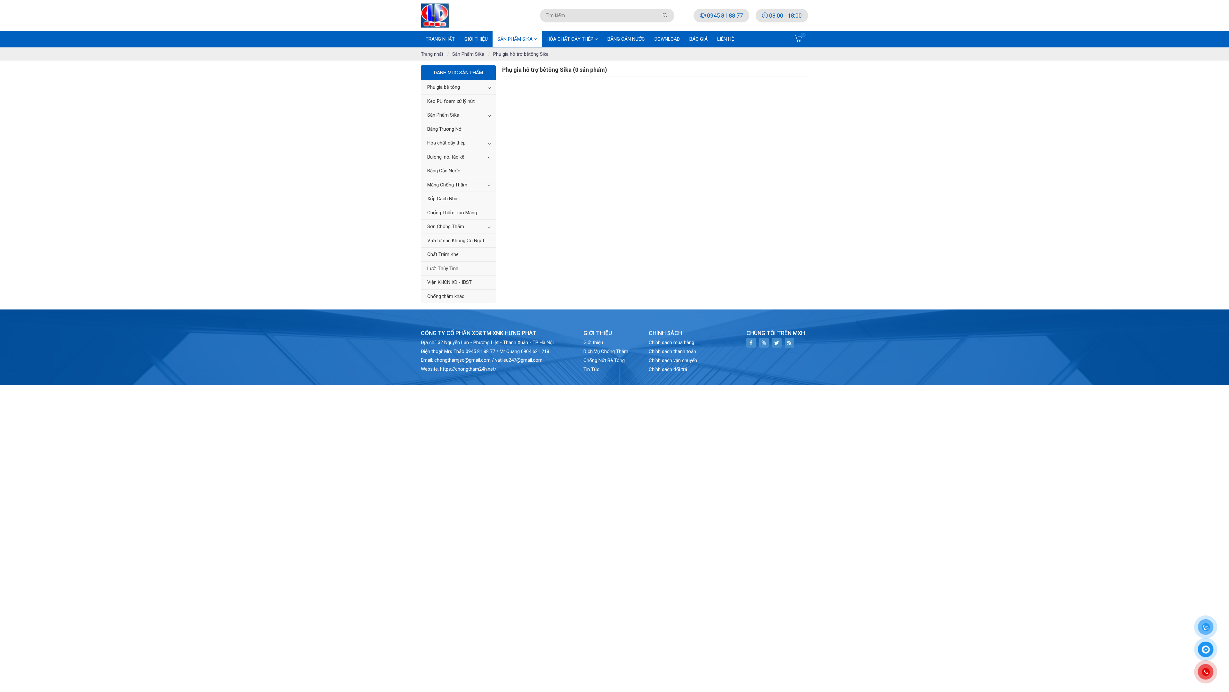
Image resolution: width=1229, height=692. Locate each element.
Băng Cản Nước (443, 171)
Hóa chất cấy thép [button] (571, 39)
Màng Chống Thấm (447, 185)
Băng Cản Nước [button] (626, 39)
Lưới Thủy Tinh (442, 268)
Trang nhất (440, 39)
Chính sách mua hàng (671, 342)
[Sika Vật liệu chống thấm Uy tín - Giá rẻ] (435, 15)
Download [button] (667, 39)
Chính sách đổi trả (668, 369)
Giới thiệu (593, 342)
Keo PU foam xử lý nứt (451, 101)
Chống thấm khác (445, 296)
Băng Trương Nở (444, 129)
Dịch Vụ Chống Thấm (605, 351)
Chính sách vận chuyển (673, 360)
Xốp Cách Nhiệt (443, 199)
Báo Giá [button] (698, 39)
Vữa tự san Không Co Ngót (455, 240)
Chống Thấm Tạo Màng (452, 213)
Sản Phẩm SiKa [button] (515, 39)
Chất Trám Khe (443, 254)
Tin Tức (591, 369)
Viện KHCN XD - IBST (449, 282)
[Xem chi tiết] (798, 40)
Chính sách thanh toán (672, 351)
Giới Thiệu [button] (476, 39)
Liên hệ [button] (725, 39)
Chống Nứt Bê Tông (604, 360)
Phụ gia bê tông (443, 87)
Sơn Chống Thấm (445, 226)
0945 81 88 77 (724, 15)
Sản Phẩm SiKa (443, 115)
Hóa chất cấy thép (446, 143)
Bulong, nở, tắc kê (445, 157)
